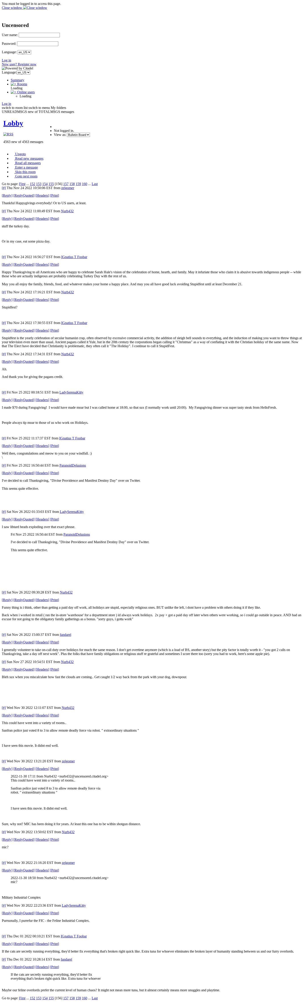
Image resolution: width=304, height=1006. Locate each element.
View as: (60, 135)
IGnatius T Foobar (74, 257)
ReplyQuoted (23, 195)
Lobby (13, 123)
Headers (42, 195)
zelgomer (67, 188)
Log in (6, 60)
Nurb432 (67, 211)
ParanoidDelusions (72, 465)
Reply (7, 195)
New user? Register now (19, 64)
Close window (12, 8)
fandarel (65, 635)
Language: (9, 52)
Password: (9, 43)
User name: (10, 35)
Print (54, 195)
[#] (4, 188)
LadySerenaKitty (71, 392)
